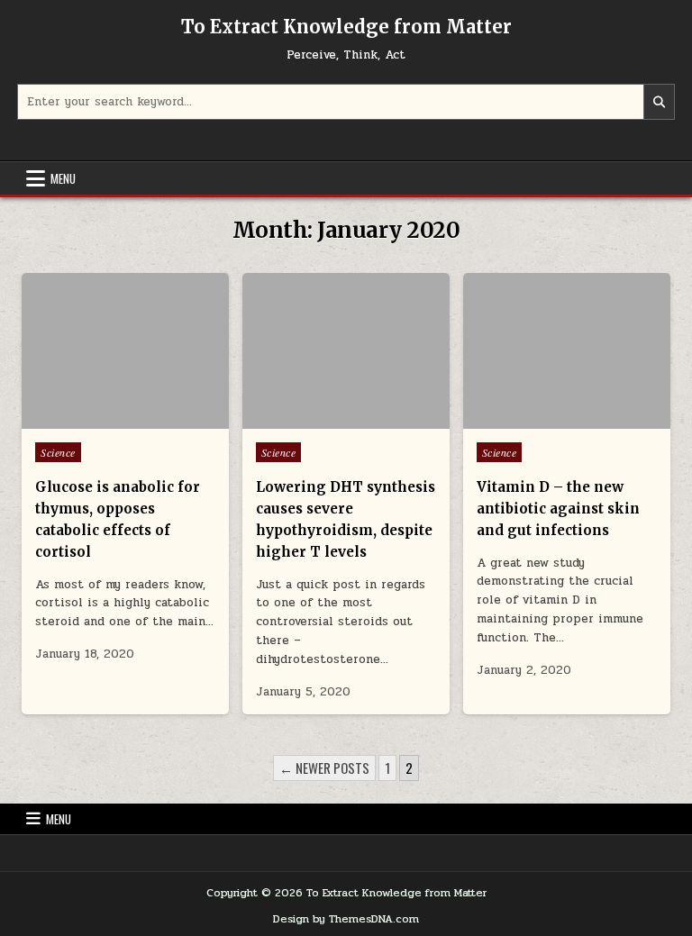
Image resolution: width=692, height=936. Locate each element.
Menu (63, 178)
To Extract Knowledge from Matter (346, 26)
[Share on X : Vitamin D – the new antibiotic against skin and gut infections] (540, 419)
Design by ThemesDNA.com (346, 919)
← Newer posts (324, 767)
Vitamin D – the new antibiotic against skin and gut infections (558, 508)
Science (58, 452)
